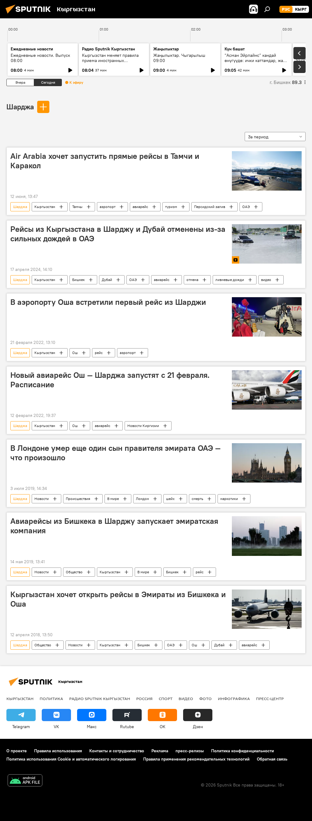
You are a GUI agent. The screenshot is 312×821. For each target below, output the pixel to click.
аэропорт (107, 206)
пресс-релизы (190, 750)
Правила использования (58, 750)
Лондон (142, 498)
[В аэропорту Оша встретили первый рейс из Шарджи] (267, 317)
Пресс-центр (270, 698)
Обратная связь (272, 759)
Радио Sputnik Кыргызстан (108, 49)
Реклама (159, 750)
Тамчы (77, 206)
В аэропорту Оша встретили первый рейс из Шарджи (108, 302)
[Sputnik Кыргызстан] (30, 14)
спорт (165, 698)
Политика (51, 698)
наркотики (229, 498)
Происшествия (78, 498)
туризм (171, 206)
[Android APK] (25, 781)
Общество (74, 572)
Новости (41, 498)
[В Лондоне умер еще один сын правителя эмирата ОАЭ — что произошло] (267, 463)
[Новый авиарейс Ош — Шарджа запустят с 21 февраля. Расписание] (267, 390)
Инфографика (234, 698)
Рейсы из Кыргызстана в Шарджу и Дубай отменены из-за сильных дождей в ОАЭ (117, 233)
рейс (99, 352)
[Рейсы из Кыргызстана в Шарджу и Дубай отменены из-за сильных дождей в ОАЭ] (267, 244)
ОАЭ (246, 206)
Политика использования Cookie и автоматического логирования (71, 759)
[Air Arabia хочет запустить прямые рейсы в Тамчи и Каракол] (267, 171)
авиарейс (140, 206)
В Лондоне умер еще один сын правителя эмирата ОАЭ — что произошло (115, 452)
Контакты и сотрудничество (116, 750)
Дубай (107, 279)
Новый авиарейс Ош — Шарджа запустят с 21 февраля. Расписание (110, 379)
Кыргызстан (44, 206)
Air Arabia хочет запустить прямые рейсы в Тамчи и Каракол (104, 160)
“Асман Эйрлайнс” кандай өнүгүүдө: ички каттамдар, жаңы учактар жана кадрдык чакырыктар (257, 63)
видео (266, 279)
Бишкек (78, 279)
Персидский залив (209, 206)
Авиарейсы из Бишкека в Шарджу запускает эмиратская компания (114, 525)
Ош (75, 352)
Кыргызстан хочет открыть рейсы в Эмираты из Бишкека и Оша (118, 599)
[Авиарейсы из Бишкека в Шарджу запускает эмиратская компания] (267, 536)
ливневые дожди (229, 279)
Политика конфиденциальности (242, 750)
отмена (192, 279)
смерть (197, 498)
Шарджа (20, 106)
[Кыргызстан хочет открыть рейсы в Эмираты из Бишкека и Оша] (267, 609)
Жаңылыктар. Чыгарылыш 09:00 (179, 58)
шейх (170, 498)
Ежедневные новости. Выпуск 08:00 (40, 58)
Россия (144, 698)
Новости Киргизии (143, 425)
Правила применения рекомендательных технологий (196, 759)
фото (205, 698)
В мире (113, 498)
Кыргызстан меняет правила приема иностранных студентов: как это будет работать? (110, 63)
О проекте (16, 750)
